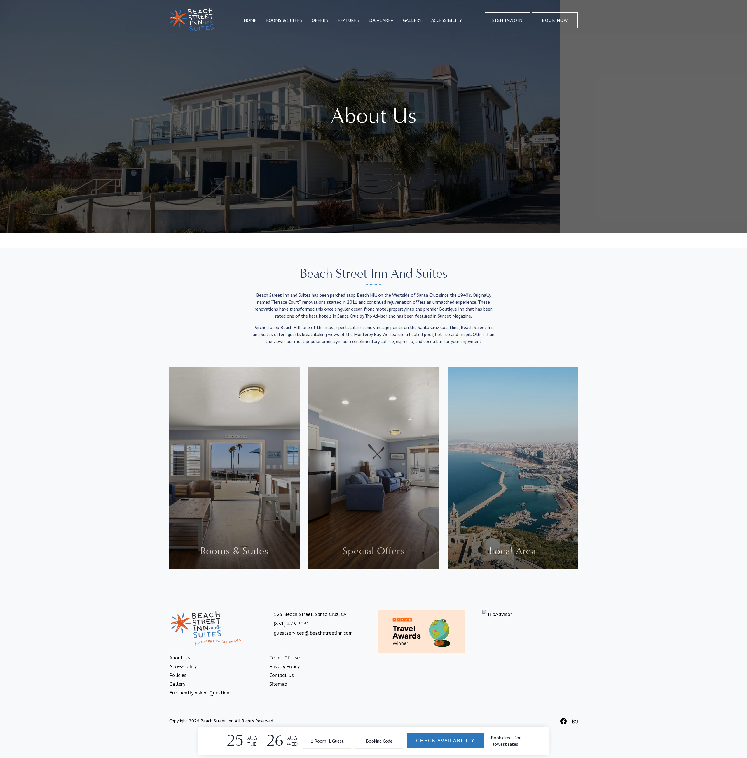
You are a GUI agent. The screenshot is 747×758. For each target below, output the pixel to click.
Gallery (412, 20)
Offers (320, 20)
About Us (179, 657)
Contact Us (281, 675)
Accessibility (446, 20)
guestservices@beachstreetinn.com (313, 632)
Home (250, 20)
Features (348, 20)
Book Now (555, 20)
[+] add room (327, 740)
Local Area (381, 20)
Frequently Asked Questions (200, 692)
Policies (177, 675)
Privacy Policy (284, 666)
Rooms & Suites (284, 20)
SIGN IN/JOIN (507, 20)
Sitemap (278, 683)
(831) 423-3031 (291, 623)
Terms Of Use (284, 657)
